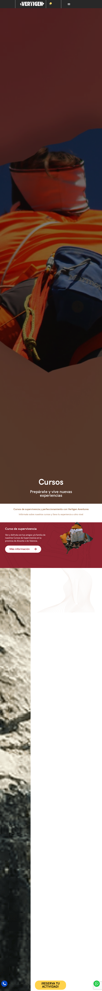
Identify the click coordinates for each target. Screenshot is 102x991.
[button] (69, 4)
